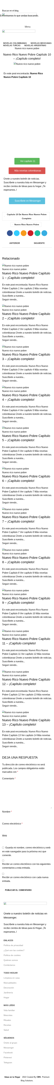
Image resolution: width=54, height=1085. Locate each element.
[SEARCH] (50, 10)
